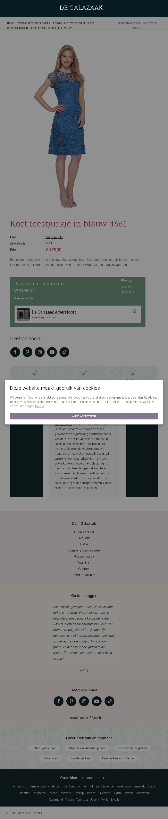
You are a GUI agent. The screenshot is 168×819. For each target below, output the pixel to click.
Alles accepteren (84, 416)
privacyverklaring (28, 401)
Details (39, 406)
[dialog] (84, 409)
